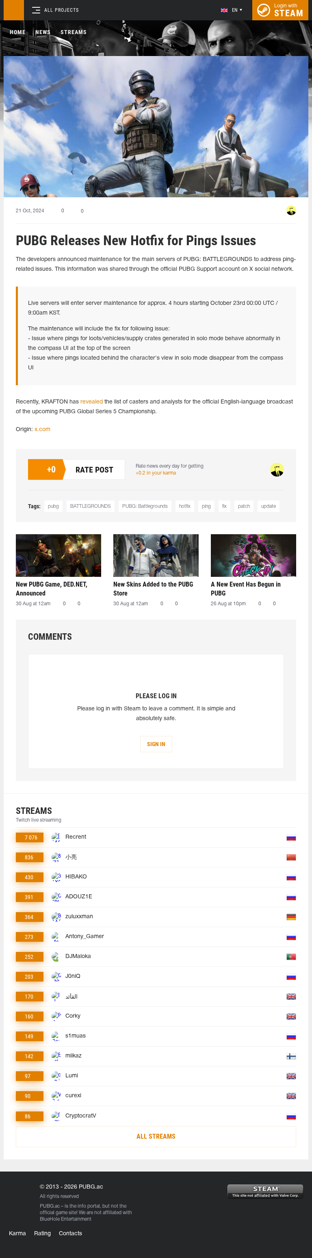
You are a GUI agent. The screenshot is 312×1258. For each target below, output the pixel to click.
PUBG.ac (50, 1206)
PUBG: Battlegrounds (145, 506)
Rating (42, 1233)
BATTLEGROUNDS (90, 506)
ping (206, 506)
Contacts (70, 1233)
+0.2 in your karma (156, 473)
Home (18, 32)
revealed (91, 402)
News (43, 32)
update (268, 506)
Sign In (156, 744)
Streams (74, 32)
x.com (42, 429)
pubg (53, 506)
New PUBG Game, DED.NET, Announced (51, 588)
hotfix (185, 506)
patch (244, 506)
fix (224, 506)
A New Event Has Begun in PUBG (246, 588)
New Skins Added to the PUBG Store (153, 588)
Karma (17, 1233)
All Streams (156, 1136)
